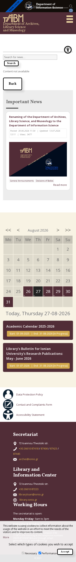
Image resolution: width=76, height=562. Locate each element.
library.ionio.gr (28, 499)
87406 (44, 448)
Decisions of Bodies (44, 180)
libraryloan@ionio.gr (31, 494)
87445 (16, 454)
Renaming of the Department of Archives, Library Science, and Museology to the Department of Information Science (37, 121)
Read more (60, 185)
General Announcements (22, 180)
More (6, 537)
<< (8, 230)
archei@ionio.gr (28, 459)
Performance (49, 553)
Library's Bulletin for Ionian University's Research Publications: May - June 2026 (34, 354)
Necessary (31, 553)
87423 (53, 448)
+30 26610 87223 (29, 489)
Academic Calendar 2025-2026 (30, 326)
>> (68, 230)
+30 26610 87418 (29, 448)
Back (12, 84)
